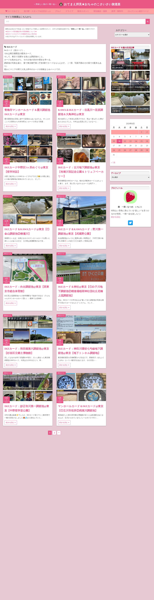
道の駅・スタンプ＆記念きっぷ (37, 11)
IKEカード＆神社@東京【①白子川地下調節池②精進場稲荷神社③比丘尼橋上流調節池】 (80, 291)
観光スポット (83, 11)
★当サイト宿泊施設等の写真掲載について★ (21, 31)
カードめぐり (13, 11)
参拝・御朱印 (117, 11)
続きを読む (10, 126)
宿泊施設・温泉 (100, 11)
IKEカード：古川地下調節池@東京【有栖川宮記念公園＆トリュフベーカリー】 (81, 172)
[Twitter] (130, 222)
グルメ (58, 11)
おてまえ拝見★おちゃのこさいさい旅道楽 (92, 4)
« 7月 (113, 163)
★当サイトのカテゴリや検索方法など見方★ (21, 34)
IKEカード (7, 77)
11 (119, 141)
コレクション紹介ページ (138, 11)
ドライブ (69, 11)
